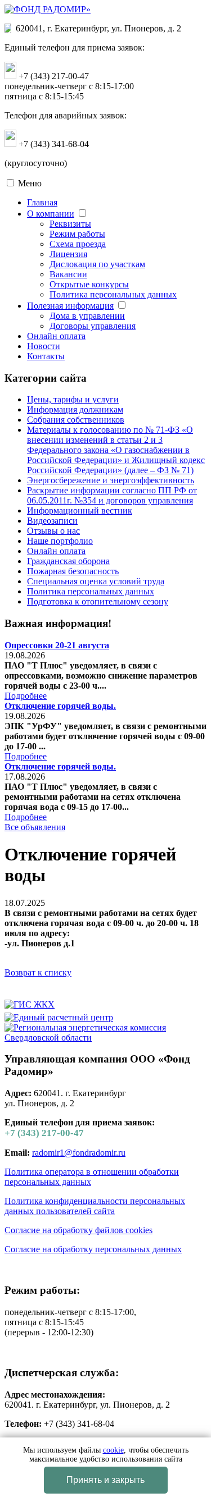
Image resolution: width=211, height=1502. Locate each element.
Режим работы (77, 234)
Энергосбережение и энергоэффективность (110, 480)
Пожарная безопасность (73, 571)
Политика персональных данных (113, 294)
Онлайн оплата (56, 336)
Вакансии (68, 274)
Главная (42, 202)
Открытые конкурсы (89, 284)
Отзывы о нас (53, 530)
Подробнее (26, 695)
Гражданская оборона (68, 561)
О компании (50, 213)
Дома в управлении (87, 315)
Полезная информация (70, 305)
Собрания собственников (75, 419)
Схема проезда (78, 244)
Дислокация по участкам (97, 264)
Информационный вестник (79, 510)
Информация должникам (75, 409)
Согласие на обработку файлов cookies (78, 1230)
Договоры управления (93, 326)
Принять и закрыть (105, 1480)
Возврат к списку (38, 972)
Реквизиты (70, 223)
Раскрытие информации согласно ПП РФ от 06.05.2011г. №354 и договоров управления (112, 495)
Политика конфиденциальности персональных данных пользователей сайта (95, 1206)
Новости (43, 346)
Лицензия (68, 254)
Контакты (46, 356)
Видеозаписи (52, 520)
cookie (113, 1450)
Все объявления (35, 827)
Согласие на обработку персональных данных (93, 1249)
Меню (30, 183)
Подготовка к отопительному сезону (97, 601)
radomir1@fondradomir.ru (78, 1152)
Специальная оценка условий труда (95, 581)
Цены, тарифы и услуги (73, 399)
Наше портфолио (60, 541)
